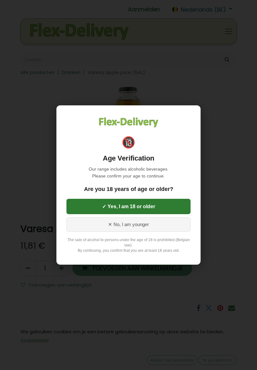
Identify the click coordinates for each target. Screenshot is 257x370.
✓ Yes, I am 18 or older (128, 206)
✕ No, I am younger (128, 224)
